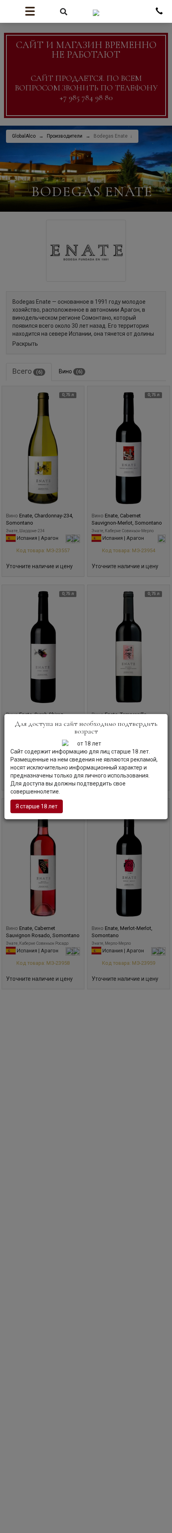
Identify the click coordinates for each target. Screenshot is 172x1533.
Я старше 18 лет (37, 806)
